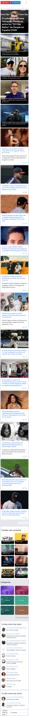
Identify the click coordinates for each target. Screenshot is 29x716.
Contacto (14, 712)
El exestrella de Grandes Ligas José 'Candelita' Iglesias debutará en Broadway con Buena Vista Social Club (14, 218)
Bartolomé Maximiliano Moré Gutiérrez (16, 640)
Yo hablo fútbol (20, 576)
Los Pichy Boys (20, 553)
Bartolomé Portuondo (12, 666)
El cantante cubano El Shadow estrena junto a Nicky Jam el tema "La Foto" (13, 278)
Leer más (24, 162)
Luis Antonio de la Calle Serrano (14, 648)
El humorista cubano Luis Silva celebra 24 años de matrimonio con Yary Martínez (14, 315)
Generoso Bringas (11, 684)
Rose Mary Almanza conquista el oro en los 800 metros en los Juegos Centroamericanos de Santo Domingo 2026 (14, 482)
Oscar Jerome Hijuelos (12, 672)
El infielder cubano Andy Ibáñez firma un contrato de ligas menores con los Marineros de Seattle (14, 187)
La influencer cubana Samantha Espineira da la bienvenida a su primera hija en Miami (12, 444)
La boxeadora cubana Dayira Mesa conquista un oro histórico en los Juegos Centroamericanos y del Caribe (14, 53)
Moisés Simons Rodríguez (13, 633)
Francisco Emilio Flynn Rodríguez (14, 697)
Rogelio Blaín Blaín (11, 678)
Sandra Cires (6, 553)
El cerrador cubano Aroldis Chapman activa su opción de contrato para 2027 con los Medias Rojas (14, 513)
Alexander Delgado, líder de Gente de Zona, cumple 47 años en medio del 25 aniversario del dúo (14, 124)
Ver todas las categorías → (21, 617)
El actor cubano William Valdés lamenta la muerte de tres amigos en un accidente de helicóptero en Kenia (14, 248)
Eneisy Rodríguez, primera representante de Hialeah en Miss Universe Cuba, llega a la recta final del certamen (13, 414)
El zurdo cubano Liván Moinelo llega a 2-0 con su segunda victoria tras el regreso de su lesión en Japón (14, 352)
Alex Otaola (19, 541)
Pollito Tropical (7, 576)
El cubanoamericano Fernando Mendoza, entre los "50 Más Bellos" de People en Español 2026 (13, 24)
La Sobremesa (6, 541)
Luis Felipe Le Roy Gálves (12, 653)
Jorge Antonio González (12, 659)
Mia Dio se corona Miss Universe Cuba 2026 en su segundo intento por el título (13, 150)
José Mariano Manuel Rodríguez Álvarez (16, 628)
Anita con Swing (20, 564)
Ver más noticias (23, 523)
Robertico (5, 564)
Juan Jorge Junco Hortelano (13, 703)
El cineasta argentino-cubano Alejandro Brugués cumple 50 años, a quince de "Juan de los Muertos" (14, 100)
